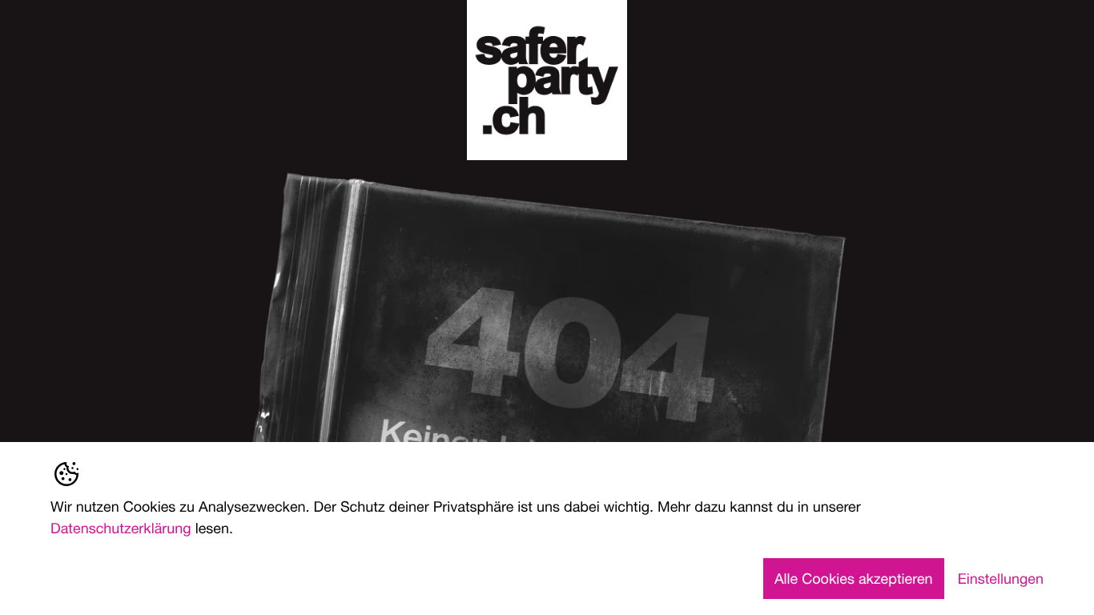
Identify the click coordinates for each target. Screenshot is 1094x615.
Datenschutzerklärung (120, 528)
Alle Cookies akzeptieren (853, 578)
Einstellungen (1001, 578)
